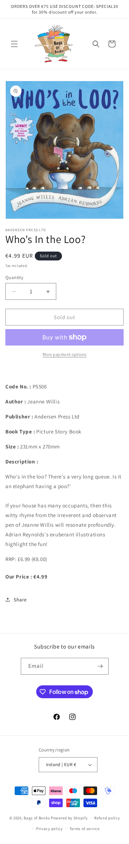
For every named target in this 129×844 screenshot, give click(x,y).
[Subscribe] (100, 666)
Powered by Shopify (69, 817)
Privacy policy (49, 828)
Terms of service (85, 828)
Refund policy (107, 817)
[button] (14, 44)
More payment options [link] (65, 354)
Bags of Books (37, 817)
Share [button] (20, 599)
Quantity (14, 277)
